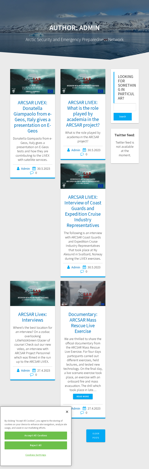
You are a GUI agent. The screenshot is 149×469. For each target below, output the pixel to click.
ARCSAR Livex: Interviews (32, 317)
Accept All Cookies (36, 435)
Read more (83, 396)
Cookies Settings (35, 454)
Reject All (36, 445)
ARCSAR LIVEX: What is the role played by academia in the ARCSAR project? (83, 113)
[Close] (67, 412)
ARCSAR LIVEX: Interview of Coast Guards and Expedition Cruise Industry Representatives (83, 211)
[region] (36, 436)
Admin (25, 168)
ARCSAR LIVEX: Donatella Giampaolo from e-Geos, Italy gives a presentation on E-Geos (33, 116)
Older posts (95, 435)
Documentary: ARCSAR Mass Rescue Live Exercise (83, 322)
